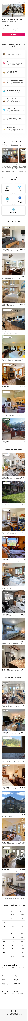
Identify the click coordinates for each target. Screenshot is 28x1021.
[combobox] (13, 25)
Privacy (6, 1014)
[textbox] (7, 30)
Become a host (21, 2)
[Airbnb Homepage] (3, 2)
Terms (10, 1014)
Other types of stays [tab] (16, 967)
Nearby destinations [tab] (6, 967)
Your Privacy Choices (17, 1014)
